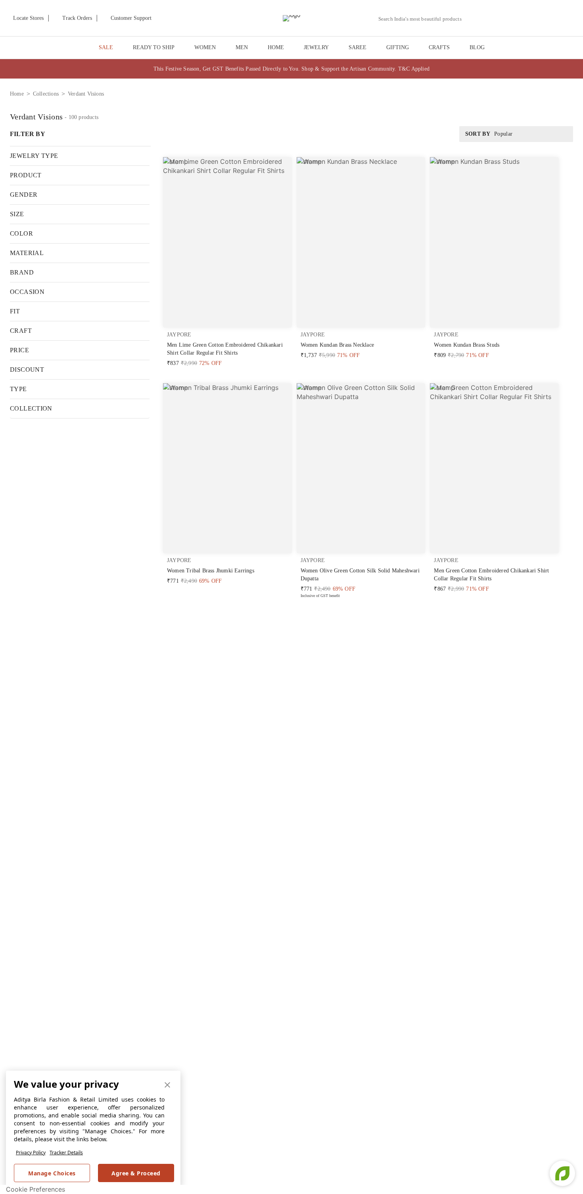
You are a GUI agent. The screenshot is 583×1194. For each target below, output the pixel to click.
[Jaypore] (291, 18)
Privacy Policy (31, 1152)
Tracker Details (66, 1152)
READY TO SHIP (154, 47)
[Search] (472, 19)
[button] (490, 18)
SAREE (357, 47)
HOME (276, 47)
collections (46, 94)
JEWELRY (316, 47)
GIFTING (397, 47)
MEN (242, 47)
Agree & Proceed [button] (136, 1173)
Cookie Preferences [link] (35, 1189)
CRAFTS (439, 47)
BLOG (477, 47)
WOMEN (205, 47)
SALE (106, 47)
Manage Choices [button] (51, 1173)
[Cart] (531, 18)
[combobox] (423, 19)
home (17, 94)
